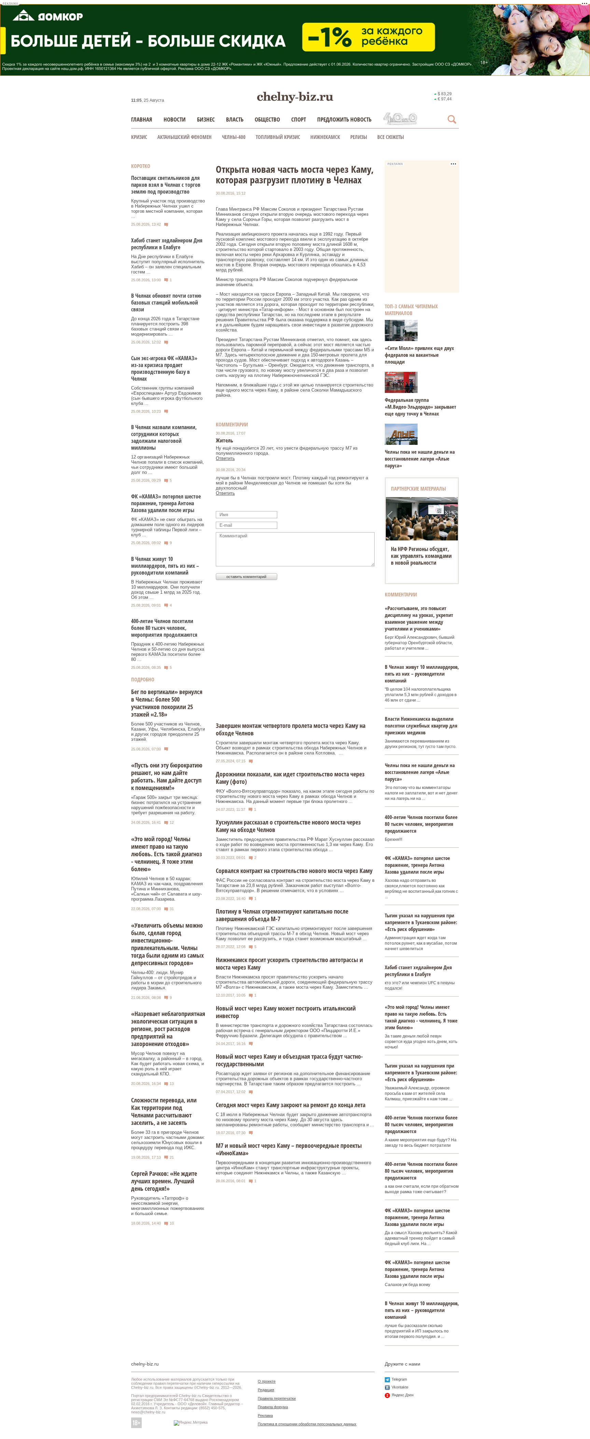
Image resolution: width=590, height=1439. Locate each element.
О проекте (267, 1381)
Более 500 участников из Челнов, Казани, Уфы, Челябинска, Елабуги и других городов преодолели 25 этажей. (168, 731)
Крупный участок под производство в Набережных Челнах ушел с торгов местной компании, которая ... (168, 208)
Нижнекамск (325, 136)
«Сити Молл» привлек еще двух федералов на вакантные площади (419, 354)
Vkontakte (400, 1387)
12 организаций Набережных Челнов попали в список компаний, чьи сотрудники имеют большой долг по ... (167, 464)
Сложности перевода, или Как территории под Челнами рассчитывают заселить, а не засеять (164, 1111)
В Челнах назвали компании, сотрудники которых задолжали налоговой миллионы (164, 437)
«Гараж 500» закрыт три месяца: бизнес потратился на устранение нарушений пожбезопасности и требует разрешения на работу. (166, 805)
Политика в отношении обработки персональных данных (307, 1424)
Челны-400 (233, 136)
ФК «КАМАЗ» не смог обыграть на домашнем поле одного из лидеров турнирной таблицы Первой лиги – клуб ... (167, 527)
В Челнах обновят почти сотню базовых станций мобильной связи (166, 302)
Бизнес (206, 119)
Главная (141, 119)
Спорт (298, 119)
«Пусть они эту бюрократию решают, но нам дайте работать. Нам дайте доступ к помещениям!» (166, 776)
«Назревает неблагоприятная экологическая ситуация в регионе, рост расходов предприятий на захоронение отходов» (168, 1029)
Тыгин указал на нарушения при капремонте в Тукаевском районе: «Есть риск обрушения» (421, 922)
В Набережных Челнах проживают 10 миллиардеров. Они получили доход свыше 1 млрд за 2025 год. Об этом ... (166, 589)
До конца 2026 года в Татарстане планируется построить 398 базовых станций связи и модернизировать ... (165, 326)
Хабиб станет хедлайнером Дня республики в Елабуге (166, 244)
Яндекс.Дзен (402, 1395)
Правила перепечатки (277, 1398)
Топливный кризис (278, 136)
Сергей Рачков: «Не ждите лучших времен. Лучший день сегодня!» (164, 1181)
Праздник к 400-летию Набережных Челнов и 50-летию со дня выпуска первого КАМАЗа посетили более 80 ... (167, 651)
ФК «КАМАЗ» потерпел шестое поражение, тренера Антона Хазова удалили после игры (166, 503)
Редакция (266, 1390)
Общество (267, 119)
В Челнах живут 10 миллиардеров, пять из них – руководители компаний (165, 565)
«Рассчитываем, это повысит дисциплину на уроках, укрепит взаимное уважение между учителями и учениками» (419, 618)
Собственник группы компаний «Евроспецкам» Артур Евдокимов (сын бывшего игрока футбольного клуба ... (166, 395)
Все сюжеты (390, 136)
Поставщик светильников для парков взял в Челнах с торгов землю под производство (165, 184)
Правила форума (273, 1407)
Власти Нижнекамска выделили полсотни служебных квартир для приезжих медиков (421, 725)
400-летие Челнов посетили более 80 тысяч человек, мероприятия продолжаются (164, 627)
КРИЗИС (139, 136)
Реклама (265, 1415)
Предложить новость (344, 119)
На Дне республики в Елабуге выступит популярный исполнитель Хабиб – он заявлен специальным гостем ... (168, 264)
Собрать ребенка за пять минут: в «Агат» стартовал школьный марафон (421, 555)
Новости (175, 119)
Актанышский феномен (184, 136)
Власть (234, 119)
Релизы (358, 136)
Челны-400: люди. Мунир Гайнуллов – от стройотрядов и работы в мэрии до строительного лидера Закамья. (166, 980)
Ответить (225, 458)
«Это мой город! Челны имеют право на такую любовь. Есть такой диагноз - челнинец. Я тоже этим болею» (166, 854)
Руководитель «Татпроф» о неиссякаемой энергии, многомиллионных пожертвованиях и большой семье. (167, 1206)
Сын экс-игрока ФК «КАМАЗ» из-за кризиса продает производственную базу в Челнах (164, 368)
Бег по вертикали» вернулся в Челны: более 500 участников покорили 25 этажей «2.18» (166, 703)
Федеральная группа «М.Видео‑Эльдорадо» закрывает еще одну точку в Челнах (420, 406)
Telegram (399, 1379)
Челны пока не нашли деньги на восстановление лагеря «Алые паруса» (420, 458)
